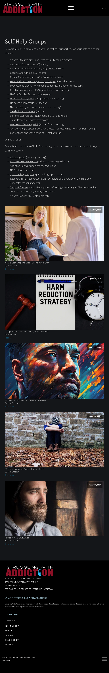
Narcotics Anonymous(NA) (24, 102)
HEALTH (9, 635)
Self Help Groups (13, 586)
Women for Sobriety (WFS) (24, 124)
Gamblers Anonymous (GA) (25, 90)
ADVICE (8, 630)
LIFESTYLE (10, 621)
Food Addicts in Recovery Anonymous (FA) (33, 81)
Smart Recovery (18, 120)
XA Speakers (17, 128)
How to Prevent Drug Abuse (17, 538)
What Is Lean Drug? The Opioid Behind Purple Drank (27, 263)
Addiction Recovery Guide (24, 161)
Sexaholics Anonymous (22, 111)
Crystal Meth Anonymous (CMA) (27, 77)
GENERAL (9, 644)
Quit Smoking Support (22, 174)
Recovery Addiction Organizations (21, 582)
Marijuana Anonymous (22, 98)
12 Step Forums (18, 195)
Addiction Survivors (20, 165)
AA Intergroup (17, 157)
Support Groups (19, 187)
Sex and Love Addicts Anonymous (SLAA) (32, 115)
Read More (9, 269)
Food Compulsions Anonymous (27, 85)
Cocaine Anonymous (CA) (23, 72)
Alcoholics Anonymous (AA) (25, 64)
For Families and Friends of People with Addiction (29, 589)
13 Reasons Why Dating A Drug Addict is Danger (26, 400)
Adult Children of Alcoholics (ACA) (28, 68)
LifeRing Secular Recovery (23, 94)
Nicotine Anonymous (21, 107)
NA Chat (14, 170)
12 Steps (15, 59)
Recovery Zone (18, 178)
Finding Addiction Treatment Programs (24, 579)
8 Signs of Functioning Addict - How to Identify (24, 469)
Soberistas (15, 182)
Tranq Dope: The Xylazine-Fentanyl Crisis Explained (27, 331)
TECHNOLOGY (12, 626)
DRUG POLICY (12, 640)
